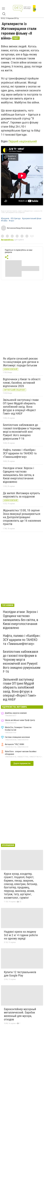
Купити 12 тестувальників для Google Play (20, 973)
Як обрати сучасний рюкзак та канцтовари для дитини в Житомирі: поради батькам (20, 362)
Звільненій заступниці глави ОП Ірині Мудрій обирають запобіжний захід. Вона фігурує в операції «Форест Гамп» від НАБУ (21, 406)
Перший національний (22, 141)
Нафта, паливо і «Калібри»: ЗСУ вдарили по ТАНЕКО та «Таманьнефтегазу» (20, 453)
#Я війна (4, 221)
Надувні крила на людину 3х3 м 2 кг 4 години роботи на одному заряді (21, 935)
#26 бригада (16, 218)
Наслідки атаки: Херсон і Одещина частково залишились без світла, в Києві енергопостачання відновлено (18, 474)
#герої (11, 221)
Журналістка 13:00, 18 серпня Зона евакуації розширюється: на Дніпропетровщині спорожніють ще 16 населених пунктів (22, 517)
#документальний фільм (31, 218)
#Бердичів (5, 218)
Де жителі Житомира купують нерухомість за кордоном (21, 494)
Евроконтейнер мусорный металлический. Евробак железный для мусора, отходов (20, 1014)
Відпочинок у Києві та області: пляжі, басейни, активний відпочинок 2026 (22, 382)
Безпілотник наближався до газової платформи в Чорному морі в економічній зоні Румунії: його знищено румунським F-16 (21, 431)
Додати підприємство (22, 763)
